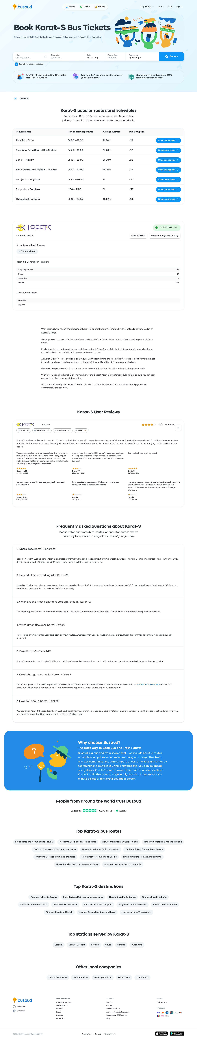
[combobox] (27, 56)
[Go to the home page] (22, 7)
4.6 (69, 430)
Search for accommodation (31, 64)
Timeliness (41, 430)
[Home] (15, 98)
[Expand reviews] (178, 428)
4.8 (48, 430)
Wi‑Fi (80, 430)
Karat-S (46, 425)
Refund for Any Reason (148, 685)
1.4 (85, 430)
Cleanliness (61, 430)
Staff (23, 430)
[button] (45, 56)
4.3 (28, 430)
